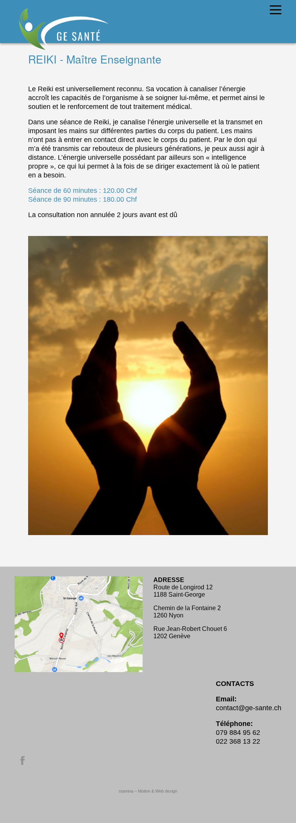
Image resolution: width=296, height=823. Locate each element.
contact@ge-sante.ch (248, 708)
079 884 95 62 (238, 732)
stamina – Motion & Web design (148, 791)
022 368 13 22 (238, 741)
